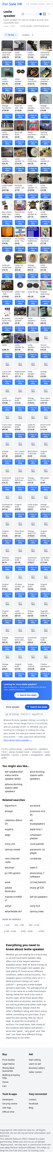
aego (7, 834)
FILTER (11, 35)
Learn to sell (35, 1063)
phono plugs (16, 749)
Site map (6, 1107)
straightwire (37, 754)
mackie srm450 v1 (13, 898)
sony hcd (35, 905)
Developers (7, 1099)
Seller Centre (35, 1072)
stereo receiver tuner (19, 752)
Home (6, 26)
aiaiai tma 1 (36, 829)
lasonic (15, 754)
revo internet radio (12, 860)
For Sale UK (12, 4)
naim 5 (33, 867)
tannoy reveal (12, 849)
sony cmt (10, 843)
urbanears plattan (36, 836)
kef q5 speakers (39, 896)
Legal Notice (8, 1063)
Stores (5, 1082)
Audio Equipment (14, 27)
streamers (37, 752)
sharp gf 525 (37, 887)
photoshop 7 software (37, 874)
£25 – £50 (19, 925)
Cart (4, 1086)
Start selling (35, 1059)
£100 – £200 (10, 931)
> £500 (41, 931)
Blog (31, 1107)
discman (9, 867)
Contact (32, 1099)
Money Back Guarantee (8, 1069)
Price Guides (8, 1059)
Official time (8, 1111)
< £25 (7, 925)
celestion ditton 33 (13, 822)
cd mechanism (38, 882)
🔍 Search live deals (37, 707)
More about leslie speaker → (18, 740)
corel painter (37, 843)
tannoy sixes (37, 911)
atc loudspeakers (37, 822)
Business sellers (37, 1068)
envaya (9, 811)
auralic (25, 754)
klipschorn (11, 805)
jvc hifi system (12, 873)
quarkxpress (30, 749)
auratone (35, 805)
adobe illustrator (10, 889)
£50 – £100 (34, 925)
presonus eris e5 (37, 813)
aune (7, 882)
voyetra (9, 829)
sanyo (8, 905)
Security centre (9, 1103)
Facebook (33, 1103)
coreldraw (35, 858)
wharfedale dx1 (13, 911)
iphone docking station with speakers (13, 788)
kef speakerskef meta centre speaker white (14, 775)
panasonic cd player (37, 851)
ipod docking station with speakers (37, 775)
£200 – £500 (27, 931)
